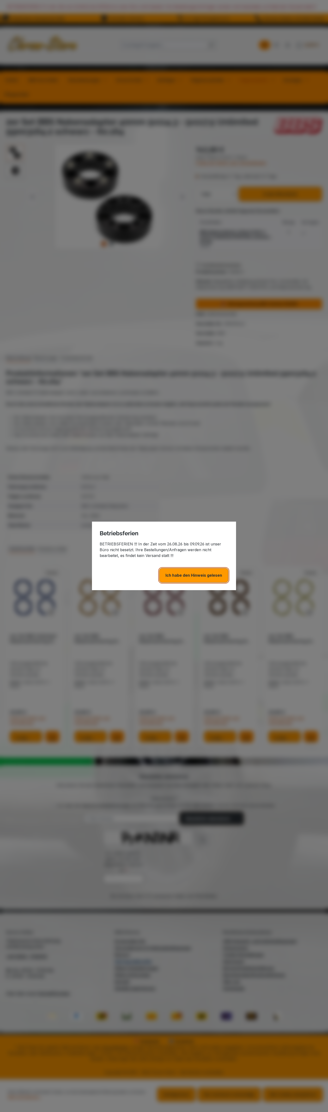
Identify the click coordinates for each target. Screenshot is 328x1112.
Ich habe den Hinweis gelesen (193, 575)
